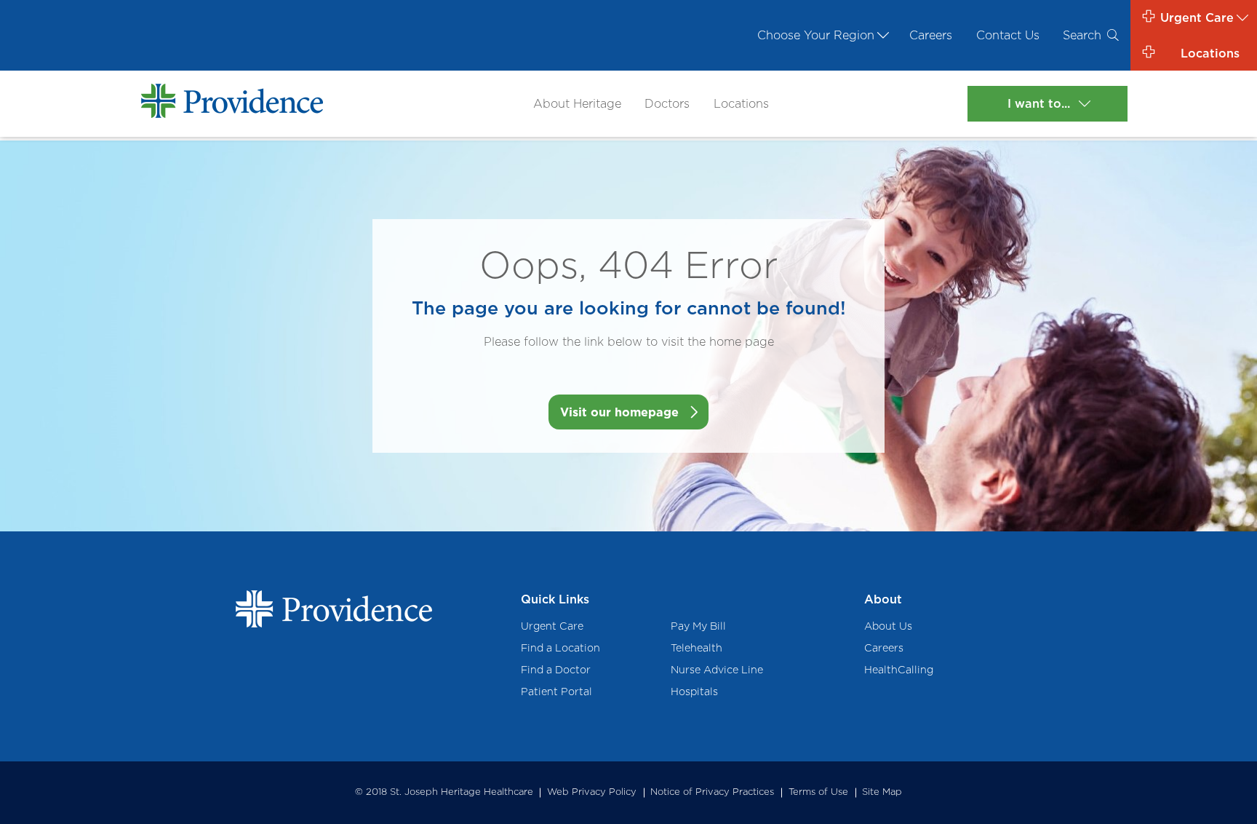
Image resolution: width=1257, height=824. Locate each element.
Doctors (667, 103)
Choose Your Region (815, 35)
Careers (930, 35)
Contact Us (1007, 35)
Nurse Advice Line (717, 669)
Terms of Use (818, 791)
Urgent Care (552, 625)
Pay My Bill (698, 625)
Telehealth (696, 647)
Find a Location (560, 647)
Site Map (882, 791)
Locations (741, 103)
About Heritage (577, 103)
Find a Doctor (556, 669)
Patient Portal (556, 691)
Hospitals (694, 691)
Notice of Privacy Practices (712, 791)
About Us (888, 625)
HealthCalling (898, 669)
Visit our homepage (619, 412)
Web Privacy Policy (592, 791)
